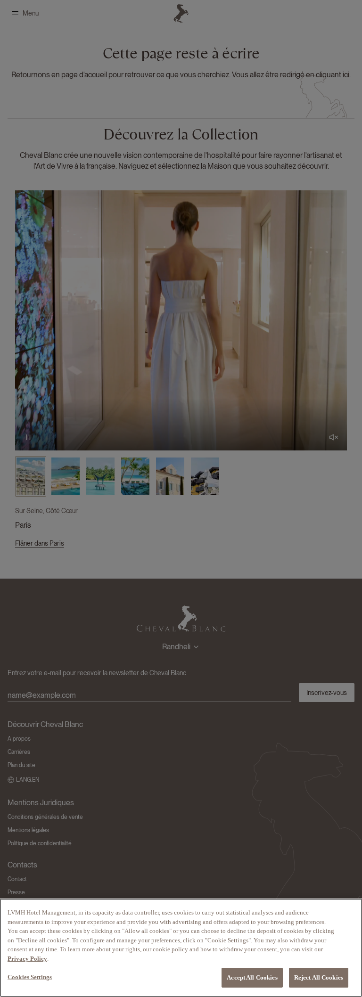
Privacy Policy (27, 958)
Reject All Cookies (318, 977)
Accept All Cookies (252, 977)
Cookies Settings (30, 977)
